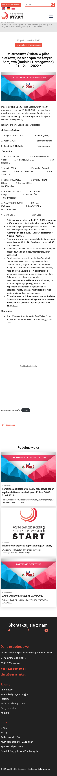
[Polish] (13, 8)
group (44, 769)
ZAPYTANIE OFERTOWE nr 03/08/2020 (22, 595)
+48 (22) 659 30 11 (13, 668)
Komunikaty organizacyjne (28, 45)
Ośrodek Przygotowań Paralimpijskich (20, 751)
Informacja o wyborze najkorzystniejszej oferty (27, 545)
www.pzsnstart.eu (15, 280)
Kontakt (5, 712)
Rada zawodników (10, 737)
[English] (3, 8)
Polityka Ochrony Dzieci (13, 703)
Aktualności (7, 689)
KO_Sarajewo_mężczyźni (10, 410)
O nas (4, 728)
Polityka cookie (8, 708)
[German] (8, 8)
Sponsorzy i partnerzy (12, 746)
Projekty (5, 698)
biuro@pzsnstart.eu (13, 674)
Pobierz (25, 410)
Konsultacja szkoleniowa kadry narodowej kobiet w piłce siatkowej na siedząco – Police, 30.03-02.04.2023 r (28, 492)
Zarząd (4, 732)
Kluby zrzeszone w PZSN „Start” (17, 741)
